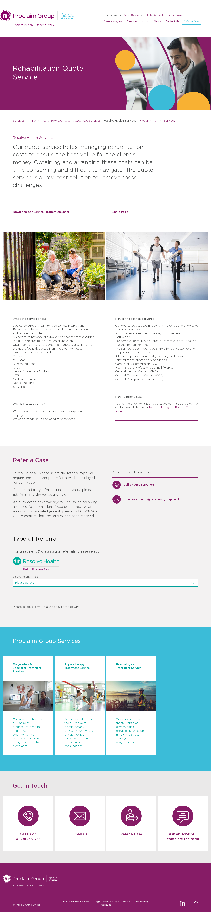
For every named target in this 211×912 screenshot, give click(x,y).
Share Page (120, 212)
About (146, 21)
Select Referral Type (25, 577)
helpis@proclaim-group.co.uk (164, 15)
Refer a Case (191, 21)
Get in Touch (30, 786)
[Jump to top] (196, 903)
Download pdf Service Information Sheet (41, 212)
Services (132, 21)
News (157, 21)
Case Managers (113, 21)
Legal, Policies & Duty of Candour (112, 902)
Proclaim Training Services (157, 120)
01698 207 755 (130, 15)
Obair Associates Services (83, 120)
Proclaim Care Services (46, 120)
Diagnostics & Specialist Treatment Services (27, 668)
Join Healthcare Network (76, 902)
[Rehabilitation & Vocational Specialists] (100, 880)
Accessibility (141, 902)
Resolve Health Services (119, 120)
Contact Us (172, 21)
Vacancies (105, 905)
